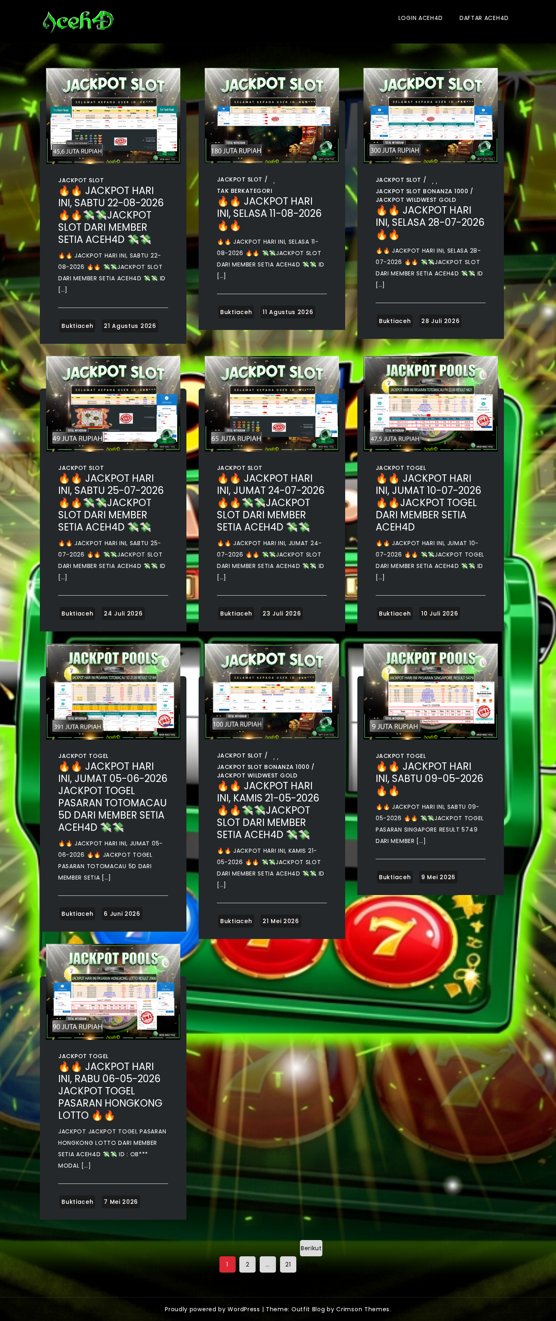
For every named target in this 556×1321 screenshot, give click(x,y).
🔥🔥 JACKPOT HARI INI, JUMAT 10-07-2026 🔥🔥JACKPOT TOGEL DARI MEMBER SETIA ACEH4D (428, 503)
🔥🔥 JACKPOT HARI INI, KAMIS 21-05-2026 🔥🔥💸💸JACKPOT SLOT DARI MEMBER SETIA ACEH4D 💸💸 (268, 810)
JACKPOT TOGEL (401, 468)
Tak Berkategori (245, 191)
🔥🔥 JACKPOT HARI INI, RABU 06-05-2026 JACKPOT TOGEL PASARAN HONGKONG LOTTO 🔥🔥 (110, 1091)
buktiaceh (77, 326)
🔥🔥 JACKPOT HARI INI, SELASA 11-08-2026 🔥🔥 (269, 213)
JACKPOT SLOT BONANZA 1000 (422, 191)
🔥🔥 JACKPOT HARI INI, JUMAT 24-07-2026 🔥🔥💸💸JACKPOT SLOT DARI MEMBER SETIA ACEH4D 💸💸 (270, 503)
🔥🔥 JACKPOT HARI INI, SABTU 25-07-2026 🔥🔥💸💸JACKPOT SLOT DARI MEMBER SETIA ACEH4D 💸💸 (111, 503)
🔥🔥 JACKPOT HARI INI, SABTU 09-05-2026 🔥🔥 (429, 778)
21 (288, 1264)
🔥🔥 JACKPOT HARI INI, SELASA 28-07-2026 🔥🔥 (430, 222)
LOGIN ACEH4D (420, 18)
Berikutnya (311, 1250)
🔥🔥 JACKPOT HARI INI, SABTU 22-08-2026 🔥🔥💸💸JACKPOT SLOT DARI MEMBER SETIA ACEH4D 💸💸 (111, 215)
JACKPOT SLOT (81, 180)
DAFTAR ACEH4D (484, 18)
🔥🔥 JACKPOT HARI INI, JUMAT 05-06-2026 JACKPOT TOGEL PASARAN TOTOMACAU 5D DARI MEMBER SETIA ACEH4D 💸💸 (112, 797)
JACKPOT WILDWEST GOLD (416, 200)
